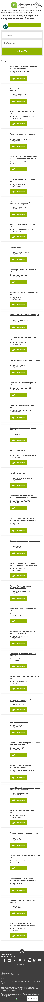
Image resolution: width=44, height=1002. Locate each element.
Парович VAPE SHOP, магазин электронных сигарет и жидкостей (23, 879)
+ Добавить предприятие (25, 25)
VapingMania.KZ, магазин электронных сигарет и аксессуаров (25, 789)
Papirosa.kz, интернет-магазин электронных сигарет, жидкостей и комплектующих (23, 497)
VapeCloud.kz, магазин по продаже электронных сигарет (23, 67)
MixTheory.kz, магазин (18, 450)
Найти (23, 51)
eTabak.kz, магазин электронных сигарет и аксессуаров (22, 203)
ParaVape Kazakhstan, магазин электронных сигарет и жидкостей (23, 519)
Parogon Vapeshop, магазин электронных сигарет (21, 587)
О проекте (4, 978)
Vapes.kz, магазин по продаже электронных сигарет (22, 700)
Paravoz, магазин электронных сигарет (25, 541)
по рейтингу (16, 61)
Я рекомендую (19, 78)
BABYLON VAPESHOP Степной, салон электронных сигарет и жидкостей (24, 157)
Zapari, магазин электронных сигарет (24, 315)
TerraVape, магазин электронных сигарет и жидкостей (23, 632)
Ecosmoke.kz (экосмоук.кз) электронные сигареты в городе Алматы (22, 925)
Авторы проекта (22, 964)
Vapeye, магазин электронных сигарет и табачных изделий (25, 743)
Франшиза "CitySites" (8, 956)
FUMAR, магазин (16, 247)
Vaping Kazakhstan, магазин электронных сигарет (21, 766)
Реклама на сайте (7, 954)
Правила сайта (28, 994)
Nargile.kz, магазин (17, 473)
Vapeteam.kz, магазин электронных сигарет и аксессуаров (23, 721)
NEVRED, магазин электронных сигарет (25, 360)
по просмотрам (27, 61)
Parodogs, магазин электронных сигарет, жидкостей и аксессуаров (23, 564)
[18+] (22, 5)
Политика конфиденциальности (12, 994)
